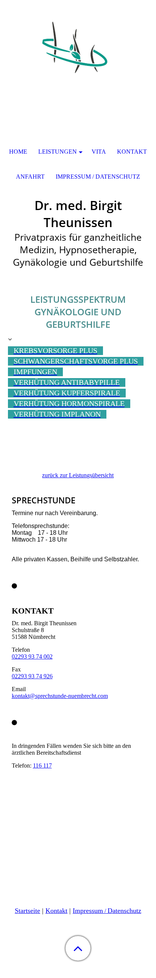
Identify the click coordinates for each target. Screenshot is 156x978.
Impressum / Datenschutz (98, 176)
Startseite (27, 910)
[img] (78, 47)
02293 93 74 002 (32, 656)
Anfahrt (30, 176)
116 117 (42, 765)
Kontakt (56, 910)
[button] (78, 948)
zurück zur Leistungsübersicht (78, 475)
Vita (99, 151)
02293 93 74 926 (32, 676)
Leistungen (57, 151)
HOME (18, 151)
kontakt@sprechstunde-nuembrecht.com (60, 696)
